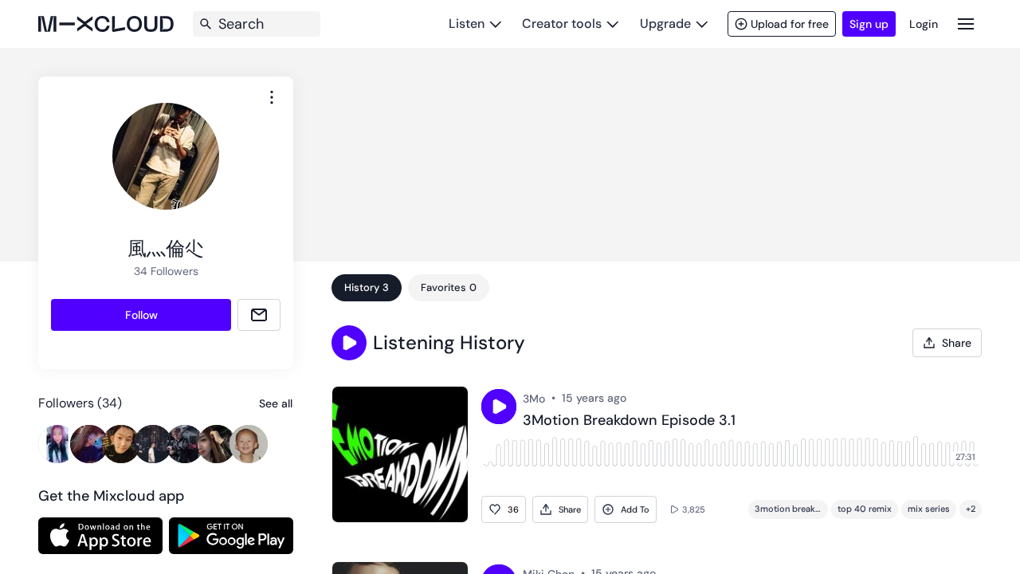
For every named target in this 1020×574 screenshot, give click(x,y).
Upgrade (665, 23)
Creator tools (562, 23)
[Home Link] (106, 24)
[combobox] (271, 97)
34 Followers (166, 271)
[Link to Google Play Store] (231, 535)
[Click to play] (498, 406)
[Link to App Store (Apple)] (100, 535)
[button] (349, 342)
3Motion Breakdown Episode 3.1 (629, 421)
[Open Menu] (965, 23)
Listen (466, 23)
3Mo (534, 398)
